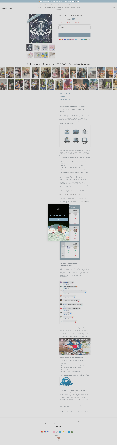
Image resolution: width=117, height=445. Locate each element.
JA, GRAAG (58, 219)
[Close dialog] (68, 205)
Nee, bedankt (58, 224)
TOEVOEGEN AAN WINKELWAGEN (87, 2)
